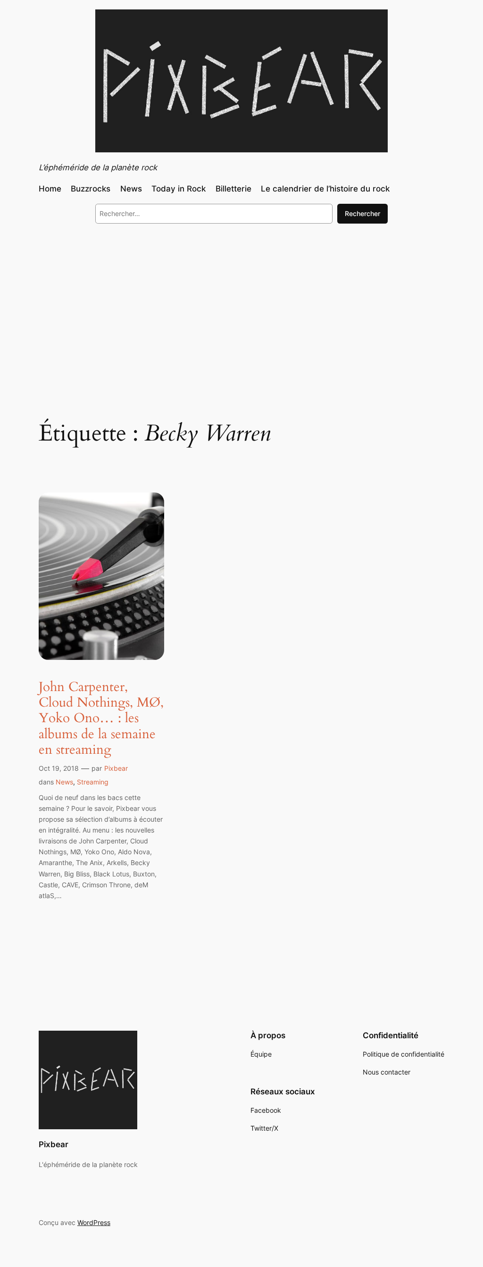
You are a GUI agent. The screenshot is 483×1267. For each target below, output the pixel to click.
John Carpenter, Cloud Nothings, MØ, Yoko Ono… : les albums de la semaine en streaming (101, 718)
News (64, 782)
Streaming (92, 782)
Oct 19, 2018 (59, 768)
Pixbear (116, 768)
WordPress (93, 1222)
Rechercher (362, 213)
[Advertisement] (241, 308)
